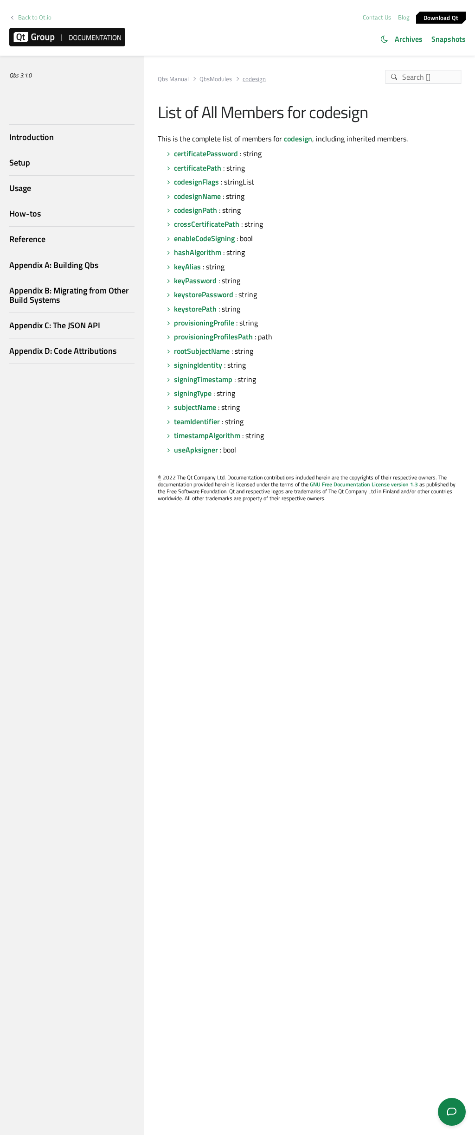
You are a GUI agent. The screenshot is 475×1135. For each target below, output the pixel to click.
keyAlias (187, 266)
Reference (27, 239)
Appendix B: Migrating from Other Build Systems (69, 295)
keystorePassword (203, 294)
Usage (20, 188)
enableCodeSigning (204, 238)
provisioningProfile (204, 322)
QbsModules (215, 79)
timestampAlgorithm (207, 435)
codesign (298, 138)
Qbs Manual (173, 79)
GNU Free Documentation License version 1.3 (364, 484)
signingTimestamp (203, 379)
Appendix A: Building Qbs (53, 265)
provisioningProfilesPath (213, 336)
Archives (409, 39)
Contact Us (377, 17)
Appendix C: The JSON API (54, 325)
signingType (193, 393)
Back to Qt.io (34, 17)
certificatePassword (206, 153)
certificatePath (197, 167)
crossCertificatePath (206, 224)
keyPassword (195, 280)
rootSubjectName (202, 351)
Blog (404, 17)
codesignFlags (196, 181)
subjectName (195, 407)
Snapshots (448, 39)
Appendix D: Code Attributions (62, 350)
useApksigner (196, 449)
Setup (19, 162)
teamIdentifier (197, 421)
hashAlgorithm (197, 252)
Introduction (31, 137)
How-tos (25, 213)
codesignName (197, 196)
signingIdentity (198, 364)
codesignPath (195, 210)
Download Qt (441, 17)
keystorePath (195, 308)
